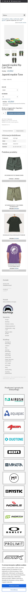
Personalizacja (14, 589)
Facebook (5, 289)
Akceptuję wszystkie (14, 585)
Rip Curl (8, 124)
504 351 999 (6, 283)
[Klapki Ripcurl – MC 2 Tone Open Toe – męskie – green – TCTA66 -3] (21, 53)
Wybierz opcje (14, 181)
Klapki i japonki (23, 22)
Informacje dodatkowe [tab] (8, 130)
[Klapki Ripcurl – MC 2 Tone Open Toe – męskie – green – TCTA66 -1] (14, 37)
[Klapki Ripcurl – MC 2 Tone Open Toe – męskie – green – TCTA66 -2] (14, 53)
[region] (14, 578)
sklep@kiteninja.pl (7, 285)
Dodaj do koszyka (16, 113)
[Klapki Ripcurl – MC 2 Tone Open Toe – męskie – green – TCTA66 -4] (14, 60)
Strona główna (5, 19)
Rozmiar (4, 94)
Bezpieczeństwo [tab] (20, 130)
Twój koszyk (17, 1)
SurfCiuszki (16, 19)
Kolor (4, 87)
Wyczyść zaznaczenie (6, 99)
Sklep (11, 19)
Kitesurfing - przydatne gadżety (12, 122)
